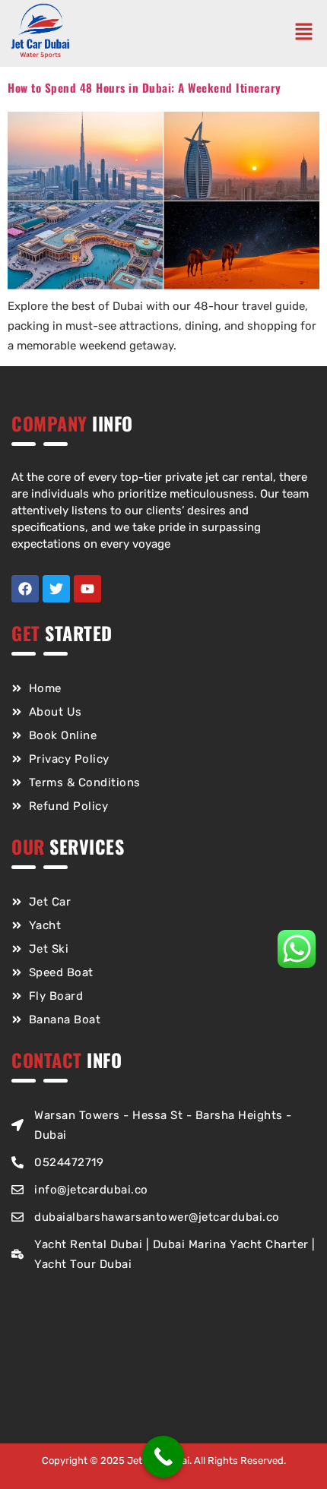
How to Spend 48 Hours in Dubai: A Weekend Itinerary (144, 87)
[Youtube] (87, 588)
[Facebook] (25, 588)
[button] (307, 33)
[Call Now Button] (163, 1457)
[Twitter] (56, 588)
